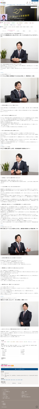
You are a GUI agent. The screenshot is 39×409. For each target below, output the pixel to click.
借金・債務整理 (13, 341)
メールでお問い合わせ (20, 369)
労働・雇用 (6, 24)
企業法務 (19, 24)
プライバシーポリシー (25, 394)
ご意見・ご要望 (24, 391)
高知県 (7, 379)
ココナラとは (5, 395)
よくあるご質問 (5, 396)
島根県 (21, 379)
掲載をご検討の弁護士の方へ (26, 396)
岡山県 (14, 379)
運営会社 (4, 403)
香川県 (2, 379)
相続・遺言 (21, 341)
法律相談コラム (5, 394)
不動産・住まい (13, 24)
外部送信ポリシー (24, 395)
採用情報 (4, 404)
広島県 (12, 379)
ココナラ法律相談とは (6, 391)
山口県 (16, 379)
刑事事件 (8, 341)
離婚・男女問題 (4, 341)
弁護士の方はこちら (35, 0)
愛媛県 (4, 379)
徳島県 (9, 379)
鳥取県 (19, 379)
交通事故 (17, 341)
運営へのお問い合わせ (6, 398)
